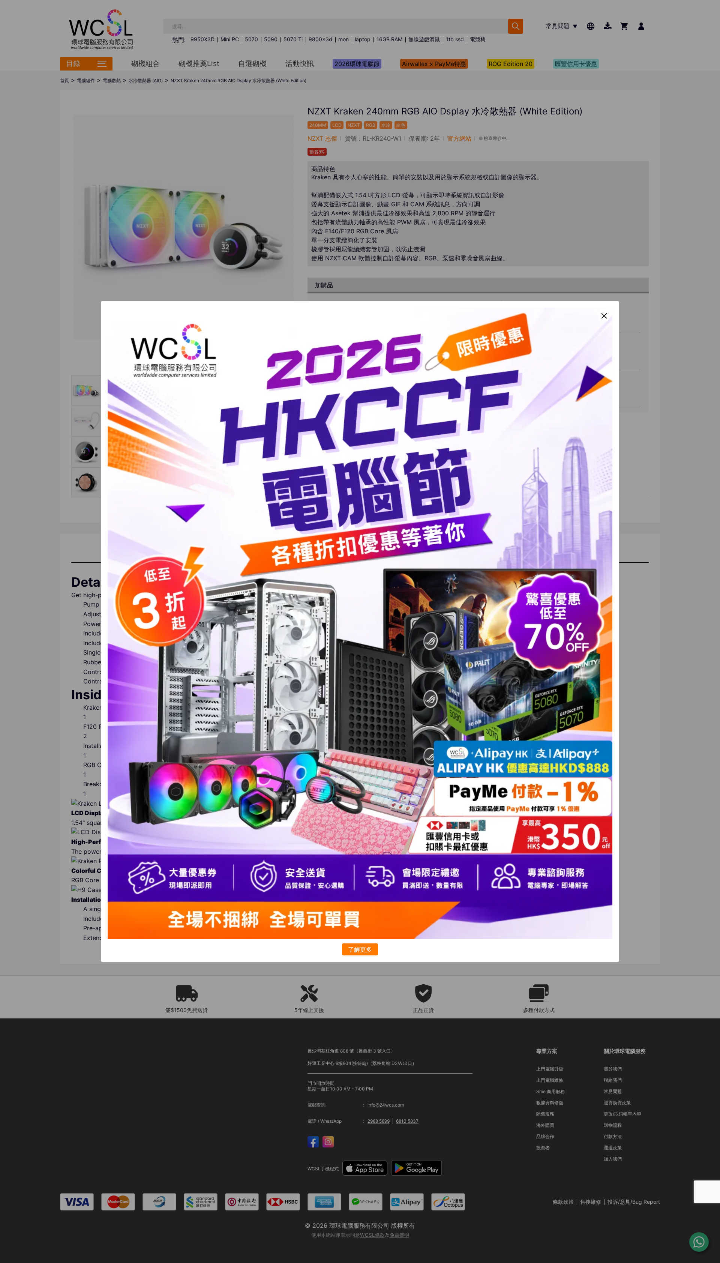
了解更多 (360, 949)
